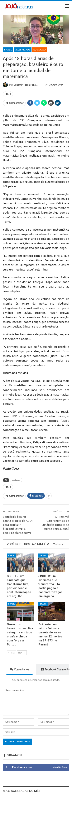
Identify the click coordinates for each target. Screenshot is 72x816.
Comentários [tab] (21, 669)
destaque (16, 480)
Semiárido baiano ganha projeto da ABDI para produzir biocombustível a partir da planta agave (17, 524)
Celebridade (22, 49)
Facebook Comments (57, 669)
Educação (39, 49)
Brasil (8, 49)
